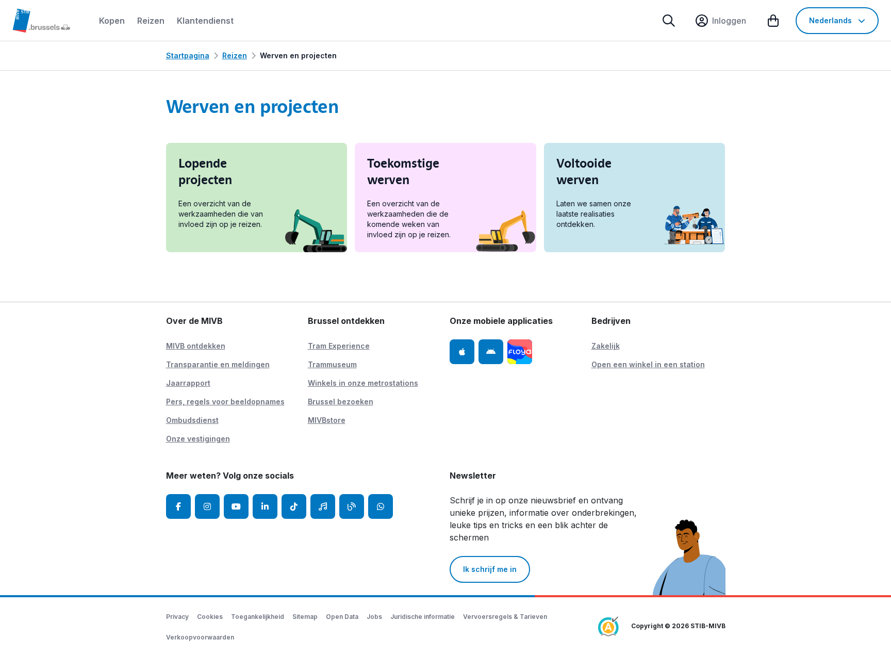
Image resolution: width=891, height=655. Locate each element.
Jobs (374, 616)
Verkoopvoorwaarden (200, 637)
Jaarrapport (188, 383)
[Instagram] (207, 506)
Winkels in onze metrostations (363, 383)
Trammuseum (332, 364)
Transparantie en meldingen (218, 364)
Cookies (210, 616)
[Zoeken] (668, 20)
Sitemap (305, 616)
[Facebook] (178, 506)
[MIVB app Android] (490, 351)
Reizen (150, 20)
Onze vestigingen (198, 438)
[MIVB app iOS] (462, 351)
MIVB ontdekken (195, 345)
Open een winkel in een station (648, 364)
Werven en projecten (298, 55)
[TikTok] (294, 506)
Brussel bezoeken (340, 401)
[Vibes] (322, 506)
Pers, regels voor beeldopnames (225, 401)
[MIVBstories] (351, 506)
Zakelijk (605, 345)
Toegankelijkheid (257, 616)
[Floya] (519, 351)
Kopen (112, 20)
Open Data (342, 616)
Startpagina (187, 55)
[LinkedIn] (265, 506)
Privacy (177, 616)
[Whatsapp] (380, 506)
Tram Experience (339, 345)
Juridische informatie (422, 616)
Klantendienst (205, 20)
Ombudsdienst (192, 420)
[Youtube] (236, 506)
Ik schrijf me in (490, 569)
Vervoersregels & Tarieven (505, 616)
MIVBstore (326, 420)
